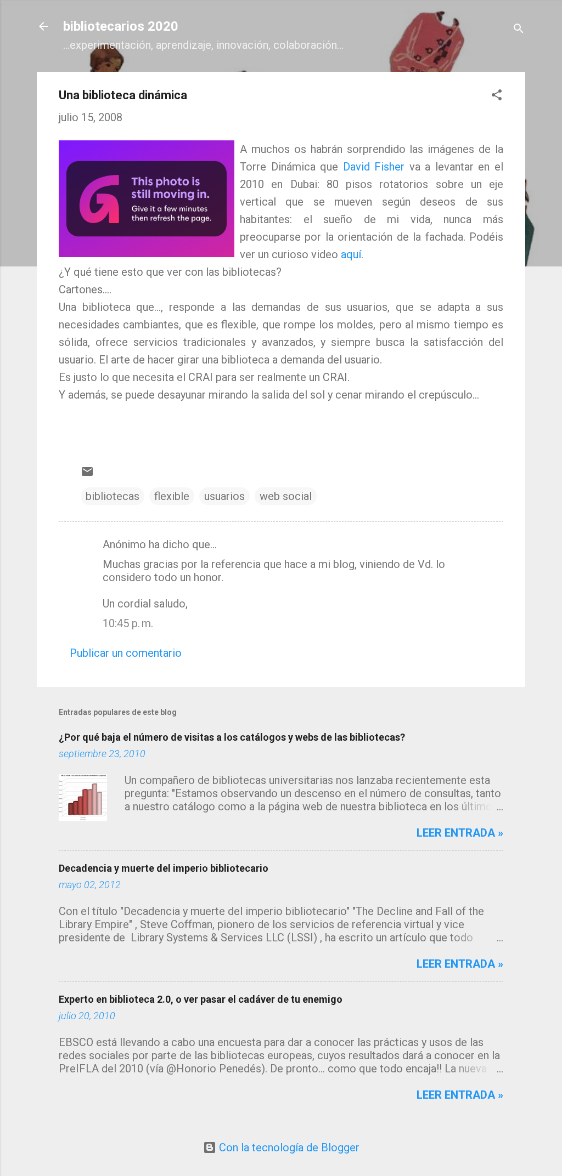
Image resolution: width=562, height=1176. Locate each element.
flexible (171, 496)
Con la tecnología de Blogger (287, 1147)
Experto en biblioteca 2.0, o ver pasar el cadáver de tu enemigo (200, 999)
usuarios (224, 496)
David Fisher (374, 166)
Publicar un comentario (126, 653)
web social (286, 496)
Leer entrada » (460, 832)
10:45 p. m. (128, 623)
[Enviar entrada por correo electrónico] (87, 474)
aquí (351, 254)
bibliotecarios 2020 (120, 26)
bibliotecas (112, 496)
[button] (496, 96)
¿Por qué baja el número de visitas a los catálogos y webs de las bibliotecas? (232, 737)
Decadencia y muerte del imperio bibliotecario (163, 868)
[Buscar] (518, 30)
